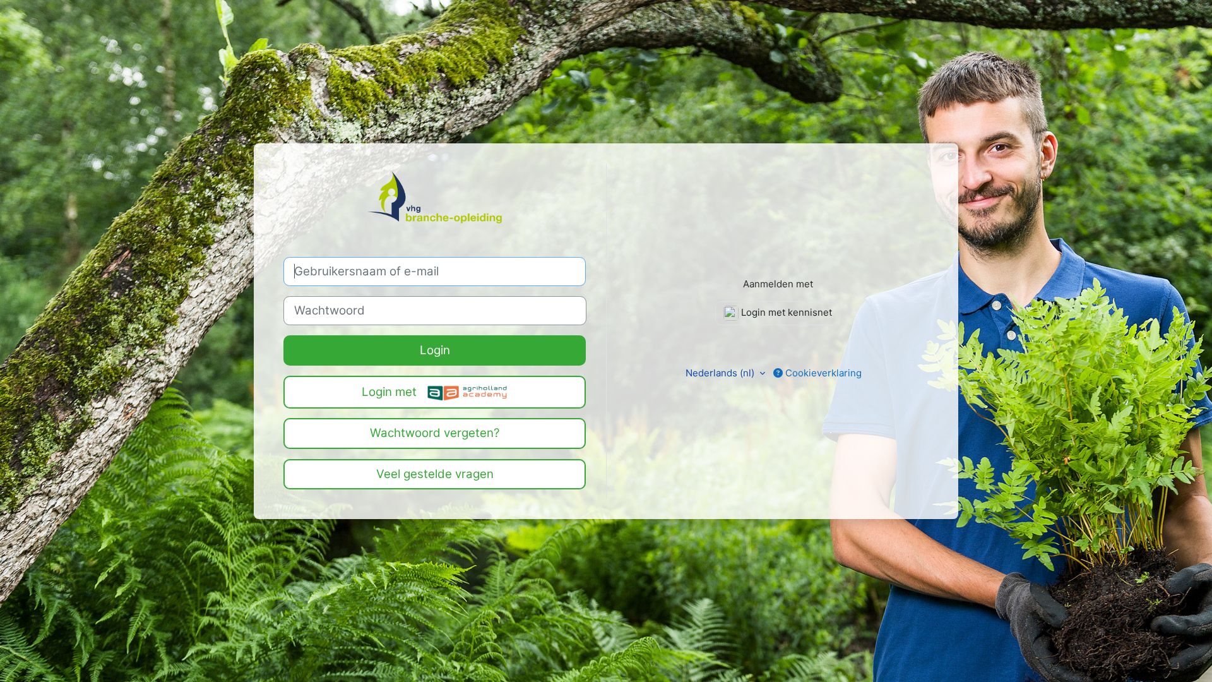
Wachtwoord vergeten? (435, 433)
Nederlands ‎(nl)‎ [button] (721, 373)
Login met (391, 392)
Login (435, 350)
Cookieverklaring (822, 373)
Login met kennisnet (785, 312)
